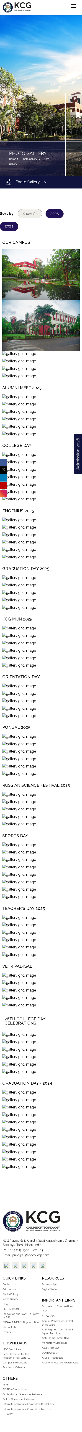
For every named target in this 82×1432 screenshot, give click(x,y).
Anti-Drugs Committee (55, 1338)
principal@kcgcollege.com (30, 1255)
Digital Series (49, 1289)
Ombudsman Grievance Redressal (23, 1394)
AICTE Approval (51, 1347)
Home (12, 159)
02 (35, 1250)
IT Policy (8, 1414)
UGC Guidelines (12, 1349)
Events (7, 1332)
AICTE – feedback (52, 1357)
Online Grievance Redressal (19, 1399)
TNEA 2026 (48, 1316)
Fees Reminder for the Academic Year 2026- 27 (16, 1356)
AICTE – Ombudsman (15, 1389)
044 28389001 (20, 1250)
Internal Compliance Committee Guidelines (28, 1404)
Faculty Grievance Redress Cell (60, 1362)
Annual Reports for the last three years (57, 1323)
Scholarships (49, 1284)
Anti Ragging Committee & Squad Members (58, 1331)
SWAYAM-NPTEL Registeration (21, 1322)
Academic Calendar (14, 1367)
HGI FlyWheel (11, 1308)
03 (41, 1250)
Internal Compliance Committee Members (27, 1409)
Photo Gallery (10, 1294)
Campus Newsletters (15, 1362)
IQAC (45, 1311)
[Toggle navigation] (8, 182)
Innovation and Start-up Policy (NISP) (21, 1316)
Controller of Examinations (57, 1306)
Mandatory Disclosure (54, 1342)
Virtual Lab (9, 1327)
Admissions (9, 1289)
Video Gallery (11, 1299)
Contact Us (9, 1284)
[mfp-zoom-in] (41, 273)
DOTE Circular (50, 1352)
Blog (5, 1304)
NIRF (6, 1384)
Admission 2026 (77, 454)
